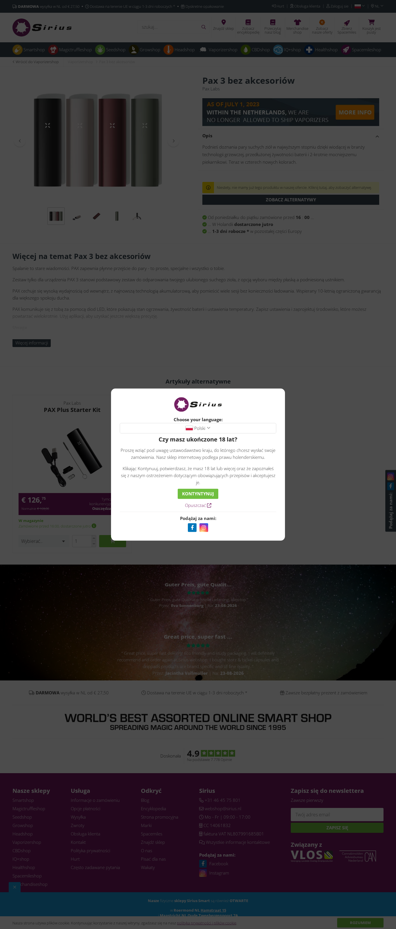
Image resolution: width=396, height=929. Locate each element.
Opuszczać (196, 505)
